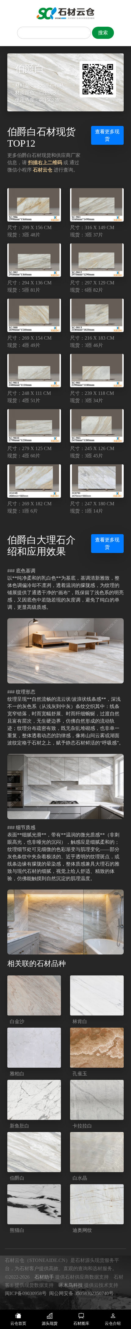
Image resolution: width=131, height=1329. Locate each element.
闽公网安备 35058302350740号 (81, 1293)
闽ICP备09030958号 (26, 1293)
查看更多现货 (107, 135)
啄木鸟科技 (70, 1285)
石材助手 (44, 1277)
